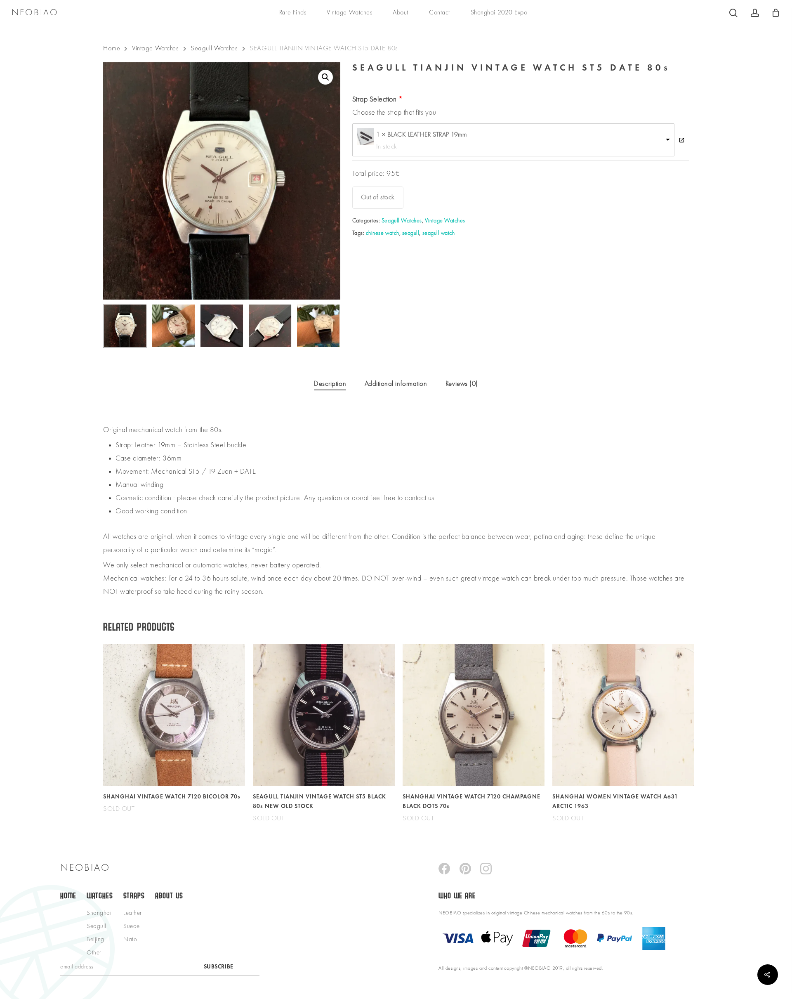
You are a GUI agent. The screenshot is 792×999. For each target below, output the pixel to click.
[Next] (327, 326)
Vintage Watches (155, 48)
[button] (325, 77)
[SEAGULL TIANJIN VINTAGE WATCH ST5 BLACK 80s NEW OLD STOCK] (324, 715)
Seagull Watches (214, 48)
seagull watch (438, 233)
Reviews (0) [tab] (462, 383)
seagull (411, 233)
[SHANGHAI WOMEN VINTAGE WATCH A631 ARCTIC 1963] (623, 715)
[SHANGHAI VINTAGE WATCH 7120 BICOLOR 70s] (174, 715)
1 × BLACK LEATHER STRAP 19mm (421, 135)
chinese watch (382, 233)
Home (111, 48)
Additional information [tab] (396, 383)
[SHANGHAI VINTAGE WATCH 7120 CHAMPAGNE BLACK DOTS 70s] (473, 715)
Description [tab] (330, 383)
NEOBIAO (35, 12)
